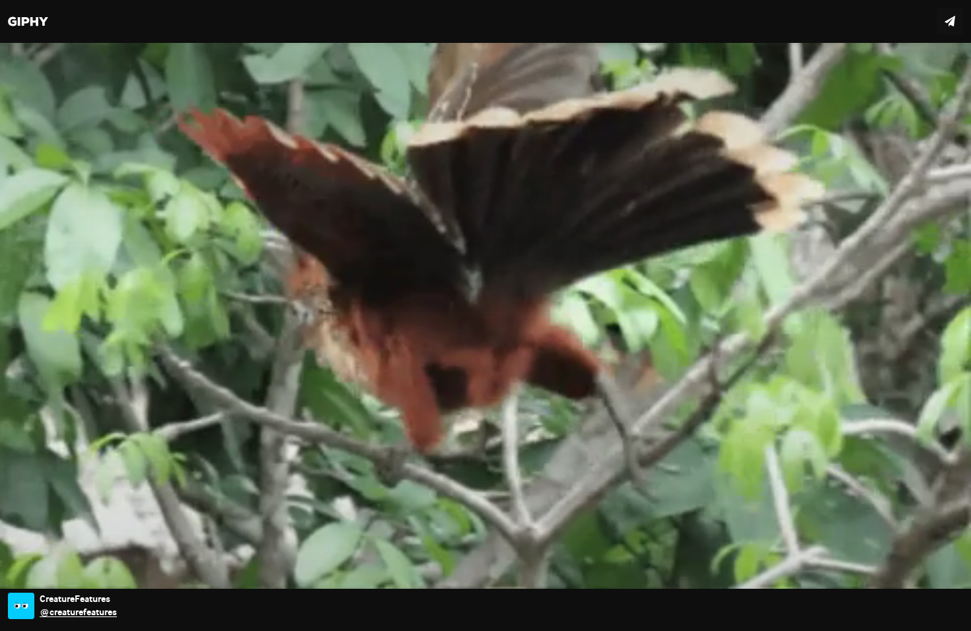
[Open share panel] (950, 21)
